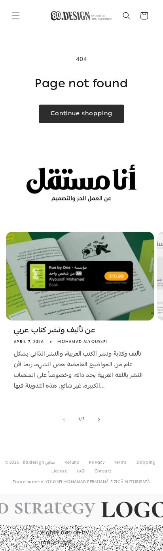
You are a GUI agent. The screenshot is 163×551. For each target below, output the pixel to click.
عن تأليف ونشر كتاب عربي (54, 331)
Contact (103, 472)
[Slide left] (64, 419)
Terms (120, 463)
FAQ (81, 472)
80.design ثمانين (39, 463)
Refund (72, 463)
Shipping (146, 463)
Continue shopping (81, 114)
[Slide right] (99, 419)
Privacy (96, 463)
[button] (16, 15)
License (59, 472)
